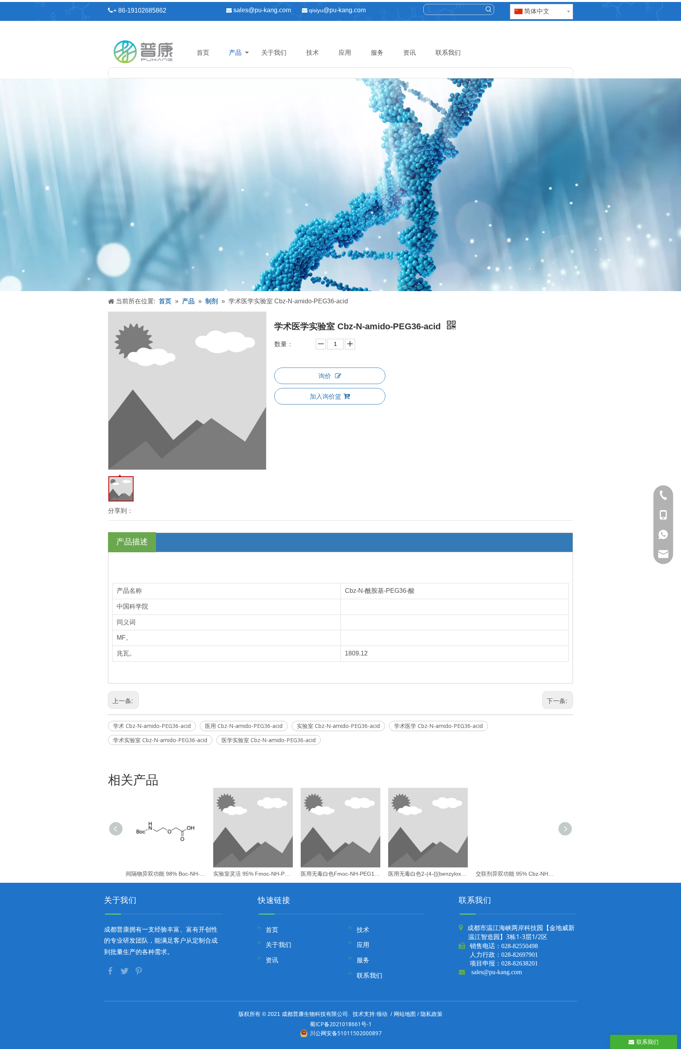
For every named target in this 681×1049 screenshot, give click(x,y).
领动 (381, 1013)
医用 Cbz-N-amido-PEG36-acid (244, 726)
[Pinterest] (138, 970)
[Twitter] (125, 970)
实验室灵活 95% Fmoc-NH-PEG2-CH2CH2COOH (253, 874)
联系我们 (448, 52)
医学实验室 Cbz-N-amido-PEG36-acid (268, 740)
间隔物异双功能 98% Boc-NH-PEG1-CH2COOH (165, 874)
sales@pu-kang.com (262, 10)
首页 (203, 52)
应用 (345, 52)
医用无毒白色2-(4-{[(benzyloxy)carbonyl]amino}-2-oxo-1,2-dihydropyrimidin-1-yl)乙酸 (428, 874)
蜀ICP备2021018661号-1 (341, 1024)
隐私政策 (432, 1013)
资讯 (409, 52)
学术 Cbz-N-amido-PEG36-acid (152, 726)
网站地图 (405, 1013)
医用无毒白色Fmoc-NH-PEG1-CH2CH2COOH (340, 874)
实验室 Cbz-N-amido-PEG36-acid (338, 726)
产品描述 (132, 541)
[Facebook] (111, 970)
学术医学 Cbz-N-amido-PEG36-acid (438, 726)
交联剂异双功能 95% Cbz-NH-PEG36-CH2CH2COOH (515, 874)
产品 (235, 52)
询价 (324, 375)
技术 (312, 52)
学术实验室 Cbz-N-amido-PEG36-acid (160, 740)
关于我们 (274, 52)
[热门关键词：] (489, 9)
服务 (377, 52)
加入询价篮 (325, 396)
